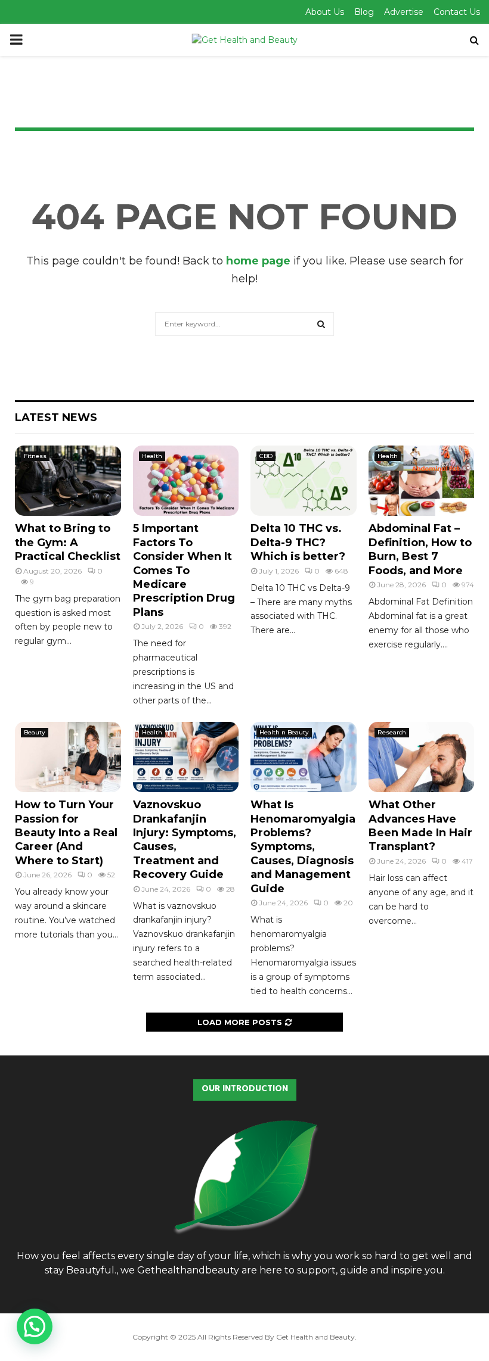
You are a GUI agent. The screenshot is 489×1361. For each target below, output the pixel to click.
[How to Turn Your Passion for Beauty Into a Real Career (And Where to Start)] (68, 757)
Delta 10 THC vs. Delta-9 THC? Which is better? (297, 542)
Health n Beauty (284, 732)
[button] (34, 1326)
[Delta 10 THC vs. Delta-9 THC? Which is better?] (303, 481)
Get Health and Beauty (315, 1336)
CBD (266, 456)
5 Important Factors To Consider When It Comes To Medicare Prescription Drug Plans (184, 570)
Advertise (403, 12)
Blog (364, 12)
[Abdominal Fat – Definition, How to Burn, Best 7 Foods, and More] (422, 481)
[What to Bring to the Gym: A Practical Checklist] (68, 481)
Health (152, 456)
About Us (324, 12)
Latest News (56, 417)
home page (258, 260)
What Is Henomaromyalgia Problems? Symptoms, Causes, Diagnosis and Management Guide (302, 846)
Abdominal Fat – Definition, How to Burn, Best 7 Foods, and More (420, 549)
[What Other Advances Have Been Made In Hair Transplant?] (422, 757)
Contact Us (457, 12)
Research (391, 732)
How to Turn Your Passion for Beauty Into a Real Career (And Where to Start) (66, 832)
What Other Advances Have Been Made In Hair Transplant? (420, 825)
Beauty (34, 732)
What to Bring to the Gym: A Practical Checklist (67, 542)
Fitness (35, 456)
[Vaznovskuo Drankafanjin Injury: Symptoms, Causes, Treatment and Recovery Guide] (186, 757)
